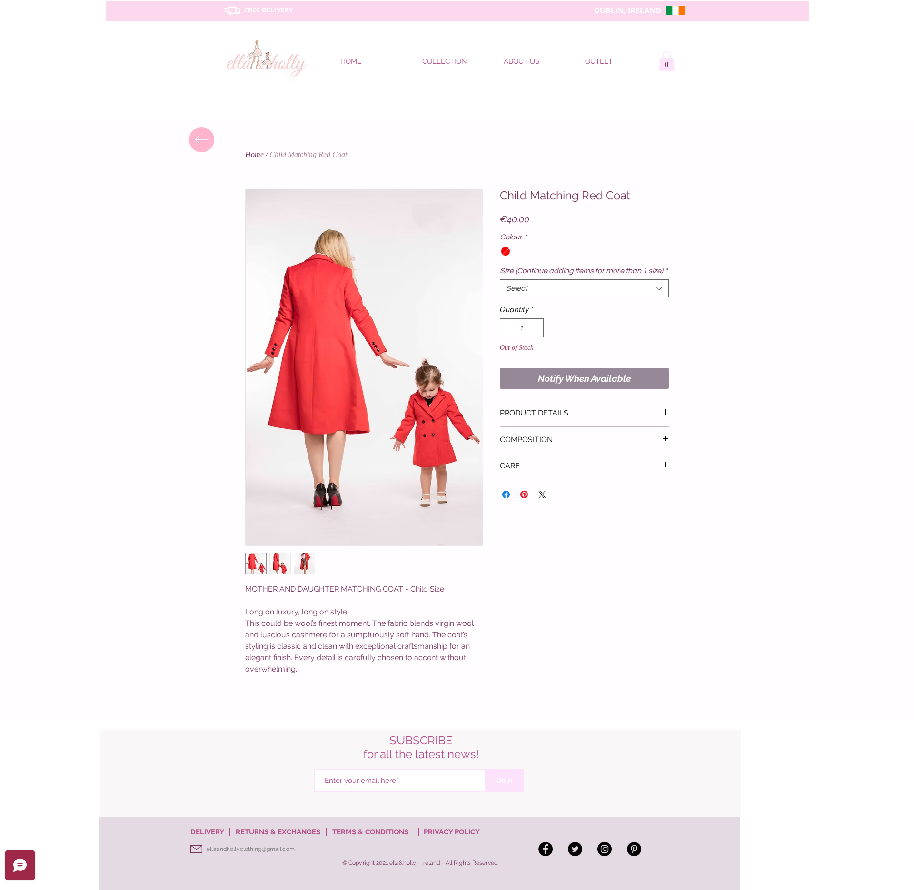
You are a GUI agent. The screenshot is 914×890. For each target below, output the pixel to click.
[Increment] (535, 328)
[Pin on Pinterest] (524, 494)
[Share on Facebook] (506, 494)
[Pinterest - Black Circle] (634, 849)
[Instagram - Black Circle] (604, 849)
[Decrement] (508, 328)
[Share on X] (542, 494)
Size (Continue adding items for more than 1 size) (584, 271)
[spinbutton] (522, 328)
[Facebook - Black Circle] (545, 849)
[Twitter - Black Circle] (575, 849)
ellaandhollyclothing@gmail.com (251, 849)
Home (254, 154)
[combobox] (584, 288)
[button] (666, 61)
